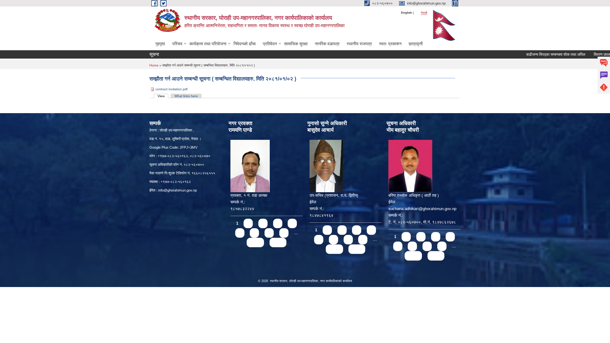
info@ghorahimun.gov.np (177, 190)
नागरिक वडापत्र (327, 43)
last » (278, 242)
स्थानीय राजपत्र (359, 43)
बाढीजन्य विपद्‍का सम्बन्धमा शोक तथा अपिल (543, 54)
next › (255, 242)
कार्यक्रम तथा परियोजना (207, 43)
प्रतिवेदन (270, 43)
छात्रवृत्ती (416, 43)
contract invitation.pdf (171, 89)
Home (153, 65)
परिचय (177, 43)
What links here (186, 96)
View (163, 96)
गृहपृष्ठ (160, 43)
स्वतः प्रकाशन (390, 43)
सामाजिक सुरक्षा (296, 43)
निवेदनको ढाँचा (245, 43)
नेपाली (424, 13)
